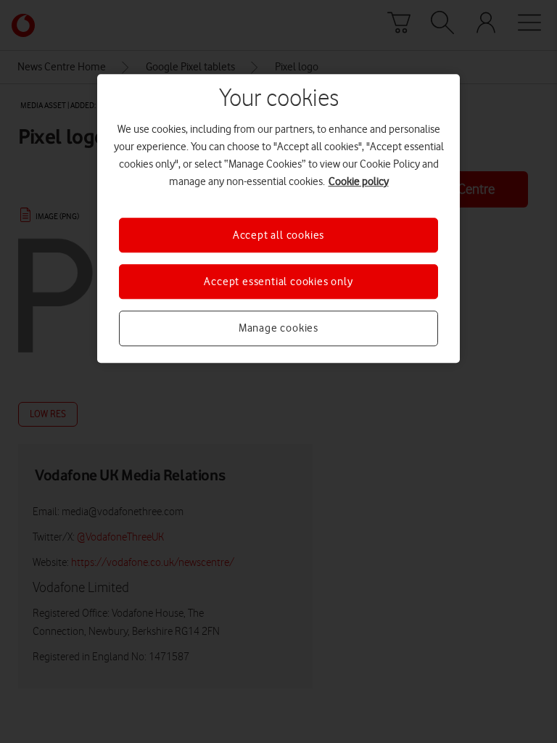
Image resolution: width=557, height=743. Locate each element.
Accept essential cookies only (278, 281)
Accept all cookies (278, 235)
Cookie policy (359, 181)
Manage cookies (278, 328)
